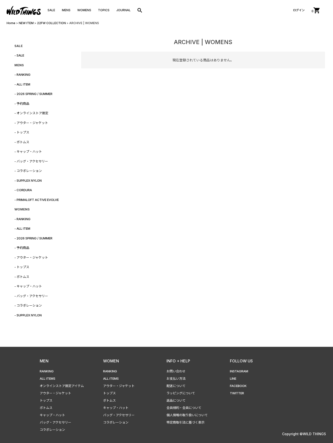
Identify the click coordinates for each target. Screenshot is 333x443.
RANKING (47, 371)
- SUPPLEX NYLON (28, 180)
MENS (66, 10)
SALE (51, 10)
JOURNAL (123, 10)
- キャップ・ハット (28, 151)
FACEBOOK (238, 386)
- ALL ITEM (22, 84)
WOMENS (84, 10)
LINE (233, 378)
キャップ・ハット (52, 415)
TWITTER (237, 393)
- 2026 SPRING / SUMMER (33, 94)
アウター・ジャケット (55, 393)
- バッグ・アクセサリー (31, 161)
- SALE (19, 55)
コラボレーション (52, 430)
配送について (176, 386)
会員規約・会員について (183, 408)
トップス (46, 400)
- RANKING (22, 74)
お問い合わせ (176, 371)
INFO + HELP (178, 360)
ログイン (299, 10)
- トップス (21, 132)
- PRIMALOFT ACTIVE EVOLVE (36, 200)
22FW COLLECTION (51, 23)
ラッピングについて (180, 393)
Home (11, 23)
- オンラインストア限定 (31, 113)
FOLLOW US (241, 360)
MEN (44, 360)
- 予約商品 (21, 103)
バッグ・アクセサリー (55, 422)
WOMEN (111, 360)
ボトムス (46, 408)
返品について (176, 400)
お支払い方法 (176, 378)
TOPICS (103, 10)
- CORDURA (23, 190)
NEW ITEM (26, 23)
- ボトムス (21, 142)
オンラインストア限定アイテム (62, 386)
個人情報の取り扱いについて (187, 415)
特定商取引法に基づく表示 (185, 422)
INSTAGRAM (239, 371)
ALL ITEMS (47, 378)
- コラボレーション (28, 171)
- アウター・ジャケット (31, 123)
